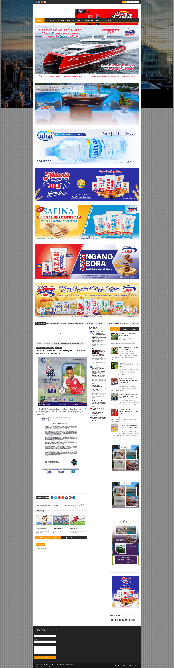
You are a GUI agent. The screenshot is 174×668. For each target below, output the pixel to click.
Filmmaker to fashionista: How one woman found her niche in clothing (99, 404)
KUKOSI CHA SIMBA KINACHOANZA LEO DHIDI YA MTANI (128, 411)
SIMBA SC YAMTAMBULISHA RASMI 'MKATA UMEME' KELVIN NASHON (125, 324)
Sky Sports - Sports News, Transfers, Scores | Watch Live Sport (99, 419)
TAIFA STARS (70, 20)
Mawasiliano (65, 2)
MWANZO (40, 20)
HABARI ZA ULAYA (107, 20)
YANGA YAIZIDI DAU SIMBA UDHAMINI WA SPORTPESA (97, 412)
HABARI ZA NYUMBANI (49, 347)
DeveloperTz (49, 666)
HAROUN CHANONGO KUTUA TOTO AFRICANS (128, 348)
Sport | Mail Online (96, 367)
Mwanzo (50, 2)
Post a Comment (42, 548)
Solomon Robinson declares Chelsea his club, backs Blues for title (99, 388)
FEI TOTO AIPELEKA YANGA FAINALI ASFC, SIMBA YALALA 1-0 (128, 427)
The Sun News (95, 385)
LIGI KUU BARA (50, 20)
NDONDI (79, 20)
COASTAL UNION (40, 347)
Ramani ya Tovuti (76, 2)
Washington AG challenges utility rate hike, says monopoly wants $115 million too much (99, 339)
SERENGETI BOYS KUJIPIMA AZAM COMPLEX (127, 334)
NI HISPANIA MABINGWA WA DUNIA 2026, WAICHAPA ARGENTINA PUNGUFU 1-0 (82, 324)
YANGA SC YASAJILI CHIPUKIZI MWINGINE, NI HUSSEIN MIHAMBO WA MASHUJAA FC (128, 396)
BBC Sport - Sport (96, 349)
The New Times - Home (98, 400)
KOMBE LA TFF (60, 20)
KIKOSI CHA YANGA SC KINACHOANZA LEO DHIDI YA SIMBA (128, 365)
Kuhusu (57, 2)
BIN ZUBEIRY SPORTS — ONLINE (52, 664)
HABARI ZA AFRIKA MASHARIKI (91, 20)
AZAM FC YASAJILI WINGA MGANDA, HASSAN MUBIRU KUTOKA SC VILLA (128, 380)
